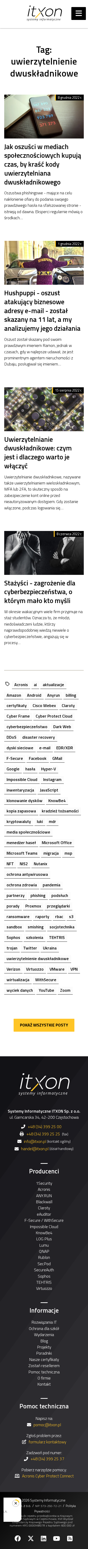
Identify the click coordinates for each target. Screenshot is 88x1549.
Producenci (44, 1171)
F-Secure (15, 758)
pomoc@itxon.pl (47, 1425)
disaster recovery (38, 737)
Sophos (13, 937)
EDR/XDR (64, 748)
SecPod (44, 1264)
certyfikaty (17, 705)
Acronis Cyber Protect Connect (48, 1476)
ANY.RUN (44, 1195)
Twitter (30, 948)
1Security (44, 1183)
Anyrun (53, 695)
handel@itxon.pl (35, 1149)
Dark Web (62, 726)
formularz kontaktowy (47, 1442)
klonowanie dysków (24, 800)
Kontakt (44, 1384)
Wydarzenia (44, 1334)
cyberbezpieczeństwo (27, 726)
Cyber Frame (18, 716)
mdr (52, 821)
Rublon (44, 1257)
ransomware (18, 916)
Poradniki (44, 1353)
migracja (51, 853)
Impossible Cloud (22, 779)
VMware (57, 969)
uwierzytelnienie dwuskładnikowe (38, 958)
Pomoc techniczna (44, 1372)
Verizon (13, 969)
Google (13, 769)
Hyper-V (48, 769)
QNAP (44, 1251)
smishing (36, 927)
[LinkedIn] (44, 1538)
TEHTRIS (57, 937)
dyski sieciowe (20, 748)
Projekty (44, 1347)
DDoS (11, 737)
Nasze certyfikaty (44, 1359)
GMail (57, 758)
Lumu (44, 1245)
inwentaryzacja (20, 790)
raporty (42, 916)
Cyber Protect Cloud (54, 716)
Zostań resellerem (44, 1365)
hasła (30, 769)
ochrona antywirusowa (27, 874)
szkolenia (34, 937)
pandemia (51, 885)
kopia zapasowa (21, 811)
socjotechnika (62, 927)
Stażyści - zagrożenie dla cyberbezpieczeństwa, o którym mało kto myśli (39, 592)
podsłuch (59, 895)
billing (71, 695)
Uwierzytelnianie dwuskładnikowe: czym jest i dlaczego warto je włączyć (38, 452)
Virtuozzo (35, 969)
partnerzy (16, 895)
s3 (71, 916)
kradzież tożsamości (60, 811)
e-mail (44, 748)
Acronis (21, 684)
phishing (38, 895)
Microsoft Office (57, 842)
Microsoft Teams (22, 853)
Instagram (52, 779)
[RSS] (70, 1538)
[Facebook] (18, 1538)
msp (68, 853)
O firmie (44, 1378)
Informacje (44, 1310)
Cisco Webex (44, 705)
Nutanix (40, 864)
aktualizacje (53, 684)
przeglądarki (58, 906)
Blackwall (44, 1202)
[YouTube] (57, 1538)
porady (13, 906)
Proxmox (33, 906)
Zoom (65, 990)
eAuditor (44, 1214)
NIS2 (24, 864)
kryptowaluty (19, 821)
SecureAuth (44, 1270)
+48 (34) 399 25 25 (43, 1134)
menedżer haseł (21, 842)
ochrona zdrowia (22, 885)
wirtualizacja (18, 979)
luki (40, 821)
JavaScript (49, 790)
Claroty (68, 705)
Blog (44, 1341)
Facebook (37, 758)
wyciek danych (20, 990)
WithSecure (45, 979)
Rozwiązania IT (44, 1322)
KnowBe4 (57, 800)
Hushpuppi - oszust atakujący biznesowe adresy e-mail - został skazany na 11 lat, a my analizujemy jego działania (42, 310)
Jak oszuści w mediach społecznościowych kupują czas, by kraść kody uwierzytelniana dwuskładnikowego (42, 164)
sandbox (14, 927)
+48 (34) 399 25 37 (47, 1459)
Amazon (14, 695)
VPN (74, 969)
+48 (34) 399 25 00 (44, 1126)
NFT (10, 864)
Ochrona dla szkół (44, 1328)
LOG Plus (44, 1239)
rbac (59, 916)
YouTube (46, 990)
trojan (12, 948)
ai (35, 684)
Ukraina (50, 948)
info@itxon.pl (35, 1141)
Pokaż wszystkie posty (44, 1025)
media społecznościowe (28, 832)
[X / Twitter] (31, 1538)
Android (34, 695)
